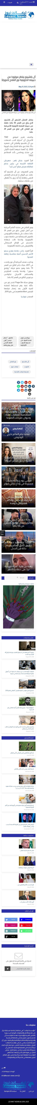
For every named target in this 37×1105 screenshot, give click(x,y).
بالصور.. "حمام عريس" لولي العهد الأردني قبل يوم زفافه (8, 341)
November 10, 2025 (29, 829)
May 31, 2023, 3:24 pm (26, 87)
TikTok (13, 936)
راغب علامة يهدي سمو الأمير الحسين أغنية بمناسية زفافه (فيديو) (18, 254)
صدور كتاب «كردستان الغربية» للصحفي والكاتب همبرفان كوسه (18, 500)
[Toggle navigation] (30, 64)
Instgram (13, 925)
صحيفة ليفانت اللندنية (21, 372)
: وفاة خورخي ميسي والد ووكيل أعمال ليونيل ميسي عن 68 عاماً (18, 522)
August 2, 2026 (30, 712)
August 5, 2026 (30, 693)
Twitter (13, 919)
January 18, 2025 (29, 629)
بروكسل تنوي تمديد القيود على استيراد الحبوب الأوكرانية (26, 341)
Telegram (13, 930)
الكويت (26, 367)
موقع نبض (28, 930)
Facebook (28, 919)
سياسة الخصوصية (10, 1091)
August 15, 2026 (30, 657)
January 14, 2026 (29, 771)
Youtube (28, 925)
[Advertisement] (18, 42)
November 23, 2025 (29, 809)
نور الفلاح (13, 361)
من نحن (31, 1091)
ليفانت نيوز (14, 367)
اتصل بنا (22, 1091)
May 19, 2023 (30, 853)
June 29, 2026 (30, 755)
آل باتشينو (25, 361)
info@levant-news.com (10, 1075)
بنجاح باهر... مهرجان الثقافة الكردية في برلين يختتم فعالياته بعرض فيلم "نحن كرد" (18, 163)
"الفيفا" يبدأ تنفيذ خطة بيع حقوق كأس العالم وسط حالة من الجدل (18, 545)
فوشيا (23, 297)
